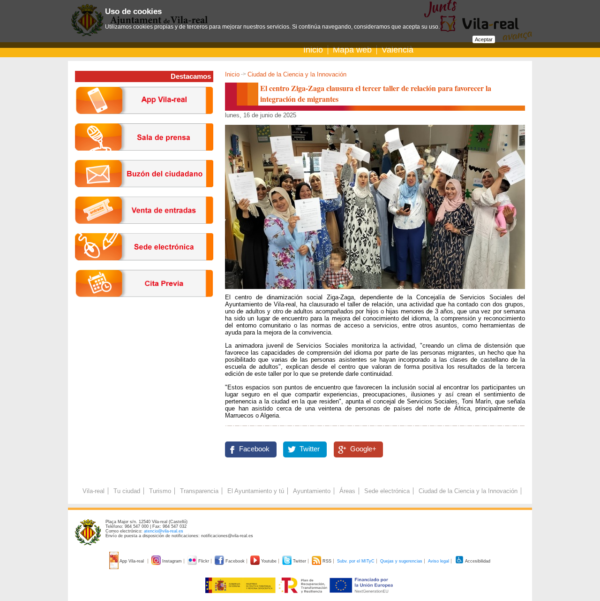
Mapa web (352, 49)
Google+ (363, 449)
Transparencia (199, 490)
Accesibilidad (477, 561)
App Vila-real (132, 561)
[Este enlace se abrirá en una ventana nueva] (144, 267)
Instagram (172, 561)
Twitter (310, 449)
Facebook (254, 449)
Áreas (347, 490)
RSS (327, 561)
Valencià (397, 49)
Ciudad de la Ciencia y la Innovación (297, 74)
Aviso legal (438, 561)
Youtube (269, 561)
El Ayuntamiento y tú (255, 490)
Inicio (313, 49)
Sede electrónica (387, 490)
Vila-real (93, 490)
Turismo (160, 490)
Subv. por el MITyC (356, 561)
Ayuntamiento (311, 490)
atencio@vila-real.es (163, 531)
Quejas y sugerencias (401, 561)
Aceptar (484, 39)
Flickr (203, 561)
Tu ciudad (126, 490)
